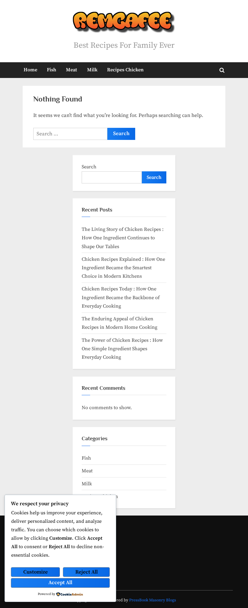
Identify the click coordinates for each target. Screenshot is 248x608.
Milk (92, 70)
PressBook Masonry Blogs (152, 600)
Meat (71, 70)
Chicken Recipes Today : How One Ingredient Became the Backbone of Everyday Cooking (121, 297)
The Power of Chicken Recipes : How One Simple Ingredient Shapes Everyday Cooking (122, 349)
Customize (35, 572)
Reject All (86, 572)
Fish (51, 70)
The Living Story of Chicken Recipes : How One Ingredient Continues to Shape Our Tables (123, 238)
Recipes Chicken (125, 70)
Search (89, 167)
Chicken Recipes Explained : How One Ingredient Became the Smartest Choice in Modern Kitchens (123, 268)
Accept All (60, 582)
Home (30, 70)
